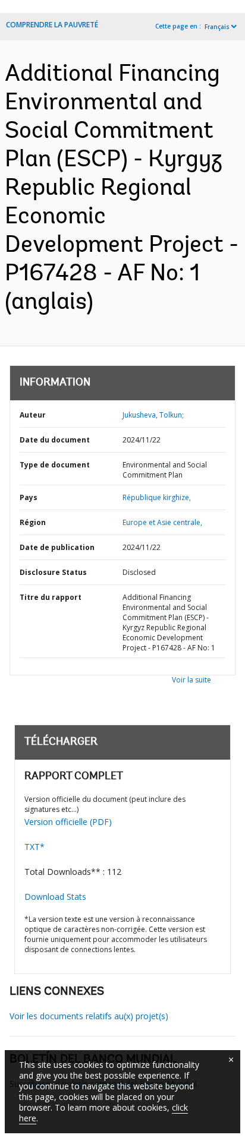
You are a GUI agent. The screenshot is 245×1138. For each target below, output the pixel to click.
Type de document (55, 465)
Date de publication (57, 547)
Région (33, 522)
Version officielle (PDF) (68, 821)
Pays (28, 497)
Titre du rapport (50, 597)
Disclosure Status (53, 572)
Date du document (55, 440)
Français (217, 27)
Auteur (33, 415)
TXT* (34, 846)
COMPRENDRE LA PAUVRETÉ (52, 25)
